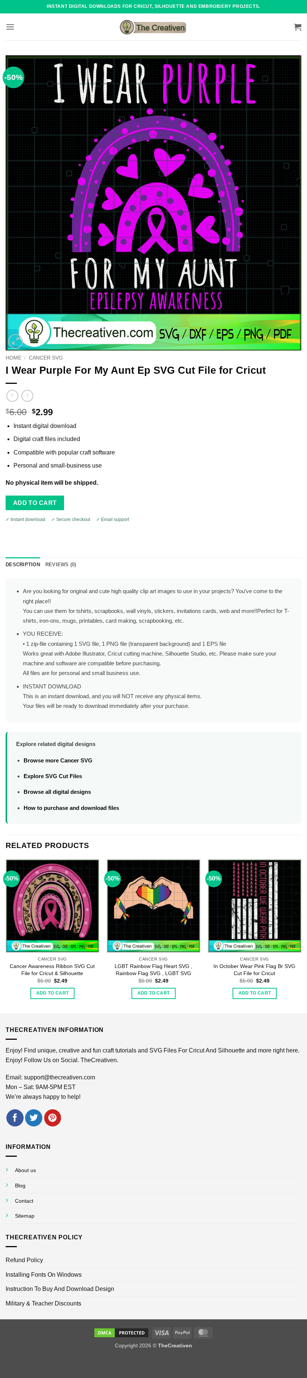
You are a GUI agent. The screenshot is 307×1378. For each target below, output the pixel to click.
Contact (24, 1201)
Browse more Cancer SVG (58, 760)
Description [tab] (23, 564)
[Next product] (12, 395)
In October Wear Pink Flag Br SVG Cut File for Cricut (254, 969)
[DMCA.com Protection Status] (121, 1332)
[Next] (301, 935)
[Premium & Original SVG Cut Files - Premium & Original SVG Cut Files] (153, 26)
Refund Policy (24, 1260)
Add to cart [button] (52, 993)
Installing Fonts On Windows (44, 1274)
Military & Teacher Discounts (43, 1303)
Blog (20, 1186)
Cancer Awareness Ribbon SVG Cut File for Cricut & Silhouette (52, 969)
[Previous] (6, 935)
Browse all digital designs (57, 792)
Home (13, 358)
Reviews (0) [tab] (60, 564)
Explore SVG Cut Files (53, 776)
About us (25, 1170)
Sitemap (24, 1216)
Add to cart (35, 503)
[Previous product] (27, 395)
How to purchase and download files (71, 808)
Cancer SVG (46, 358)
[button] (10, 27)
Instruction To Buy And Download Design (60, 1289)
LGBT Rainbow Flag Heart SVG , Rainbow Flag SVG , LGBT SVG (153, 969)
